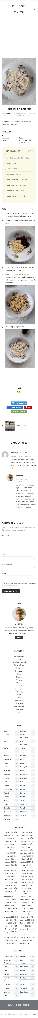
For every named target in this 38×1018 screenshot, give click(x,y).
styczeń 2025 (10, 862)
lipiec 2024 (9, 873)
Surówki (31, 116)
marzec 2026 (26, 838)
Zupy (19, 713)
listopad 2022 (10, 891)
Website (4, 574)
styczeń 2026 (25, 841)
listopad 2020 (9, 932)
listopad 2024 (10, 865)
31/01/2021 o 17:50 (17, 456)
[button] (3, 9)
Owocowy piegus (23, 426)
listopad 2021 (9, 912)
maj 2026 (25, 835)
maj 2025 (9, 856)
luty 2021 (25, 926)
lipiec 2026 (26, 832)
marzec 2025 (10, 859)
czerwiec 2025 (25, 853)
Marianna (9, 113)
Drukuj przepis (20, 411)
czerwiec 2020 (25, 940)
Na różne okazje (19, 686)
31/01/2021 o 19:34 (22, 479)
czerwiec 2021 (25, 920)
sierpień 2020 (25, 937)
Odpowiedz (29, 456)
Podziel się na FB (16, 407)
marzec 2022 (10, 906)
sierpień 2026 (10, 832)
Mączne (19, 680)
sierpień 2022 (26, 897)
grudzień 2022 (26, 888)
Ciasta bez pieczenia (19, 662)
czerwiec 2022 (25, 900)
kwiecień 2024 (25, 876)
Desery (19, 668)
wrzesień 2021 (9, 917)
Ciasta (19, 659)
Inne (19, 674)
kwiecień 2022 (26, 903)
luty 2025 (25, 859)
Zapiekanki (19, 710)
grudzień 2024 (25, 862)
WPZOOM (34, 1014)
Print (32, 151)
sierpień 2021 (25, 917)
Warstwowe (19, 701)
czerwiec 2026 (9, 835)
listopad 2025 (26, 844)
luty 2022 (25, 906)
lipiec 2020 (9, 940)
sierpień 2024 (26, 870)
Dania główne (19, 665)
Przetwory (19, 692)
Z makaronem (19, 707)
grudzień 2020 (25, 929)
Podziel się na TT (20, 403)
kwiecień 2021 (25, 923)
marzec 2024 (10, 879)
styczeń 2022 (10, 909)
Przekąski (19, 689)
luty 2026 (9, 841)
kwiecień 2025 (26, 856)
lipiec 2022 (10, 900)
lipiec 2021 (9, 920)
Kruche (19, 677)
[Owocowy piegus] (10, 426)
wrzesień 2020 (9, 937)
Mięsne (19, 683)
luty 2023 (25, 885)
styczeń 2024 (10, 882)
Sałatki (19, 695)
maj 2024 (9, 876)
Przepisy (26, 1005)
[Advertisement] (19, 38)
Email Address (7, 564)
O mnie (19, 637)
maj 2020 (9, 943)
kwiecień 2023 (26, 882)
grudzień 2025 (9, 844)
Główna (11, 1005)
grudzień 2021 (26, 909)
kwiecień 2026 (9, 838)
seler (19, 392)
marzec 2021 (9, 926)
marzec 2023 (10, 885)
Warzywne (19, 704)
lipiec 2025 (10, 853)
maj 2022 (9, 903)
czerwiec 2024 (25, 873)
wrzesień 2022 (9, 897)
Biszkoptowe (19, 656)
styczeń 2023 (10, 888)
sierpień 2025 (26, 850)
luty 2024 (25, 879)
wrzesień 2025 (25, 847)
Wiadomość (6, 535)
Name (3, 555)
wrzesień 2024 (9, 870)
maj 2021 (9, 923)
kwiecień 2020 (25, 943)
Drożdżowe (19, 671)
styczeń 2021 (9, 929)
